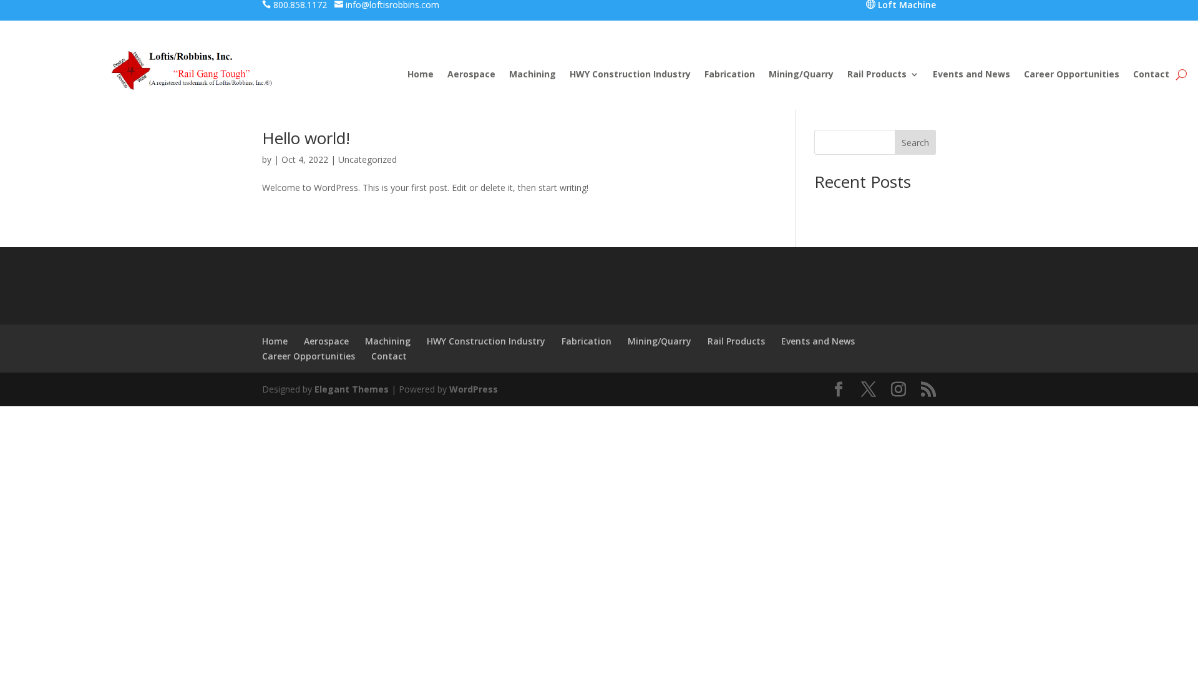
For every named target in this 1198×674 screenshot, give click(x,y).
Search (915, 143)
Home (420, 75)
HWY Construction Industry (630, 75)
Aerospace (471, 75)
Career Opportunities (1071, 75)
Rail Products (877, 75)
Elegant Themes (351, 389)
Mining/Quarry (801, 75)
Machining (532, 75)
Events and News (971, 75)
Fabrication (729, 75)
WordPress (473, 389)
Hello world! (306, 138)
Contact (1151, 75)
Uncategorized (367, 159)
